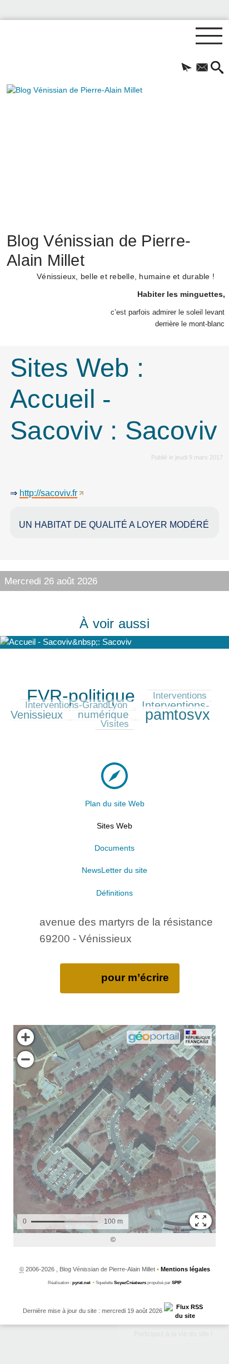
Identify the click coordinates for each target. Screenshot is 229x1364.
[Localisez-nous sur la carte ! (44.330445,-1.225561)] (114, 775)
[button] (186, 68)
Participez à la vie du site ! (173, 1334)
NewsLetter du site (114, 870)
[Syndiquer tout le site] (185, 1310)
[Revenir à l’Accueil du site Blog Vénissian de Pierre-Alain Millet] (92, 151)
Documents (114, 847)
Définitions (114, 892)
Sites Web (114, 825)
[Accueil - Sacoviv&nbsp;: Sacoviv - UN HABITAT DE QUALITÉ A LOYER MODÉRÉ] (114, 642)
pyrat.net (81, 1282)
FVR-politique (81, 696)
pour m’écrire (135, 977)
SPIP (176, 1282)
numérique (103, 714)
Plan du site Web (115, 803)
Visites (115, 724)
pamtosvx (177, 714)
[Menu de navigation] (209, 36)
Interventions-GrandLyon (76, 705)
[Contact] (201, 68)
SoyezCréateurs (130, 1282)
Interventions (180, 695)
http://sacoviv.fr (48, 493)
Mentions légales (185, 1269)
